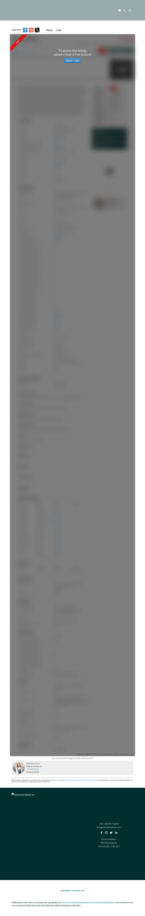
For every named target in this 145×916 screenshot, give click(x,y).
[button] (101, 832)
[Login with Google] (31, 31)
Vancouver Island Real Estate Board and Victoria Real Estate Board (75, 780)
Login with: (17, 30)
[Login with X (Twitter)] (37, 31)
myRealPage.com (77, 890)
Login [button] (58, 30)
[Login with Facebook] (25, 31)
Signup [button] (49, 30)
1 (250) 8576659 (32, 769)
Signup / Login (72, 60)
